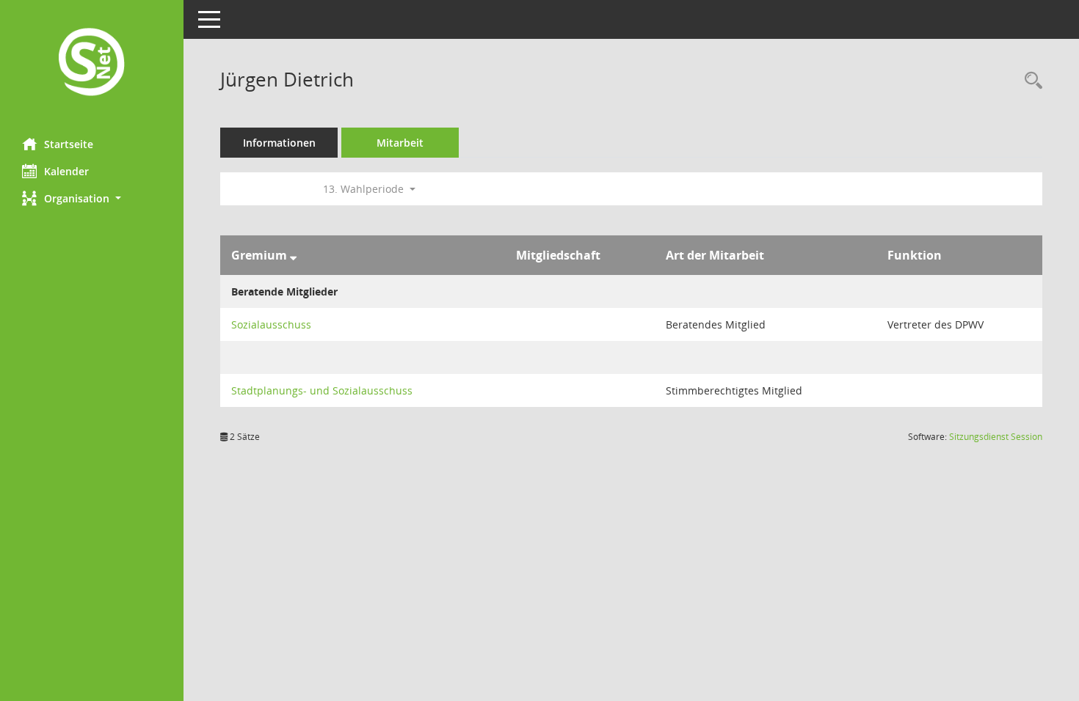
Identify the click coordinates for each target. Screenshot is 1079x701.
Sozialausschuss (271, 324)
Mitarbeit (400, 143)
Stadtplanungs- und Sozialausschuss (322, 390)
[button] (92, 198)
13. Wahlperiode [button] (365, 189)
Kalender (66, 171)
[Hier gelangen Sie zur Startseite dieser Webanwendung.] (92, 63)
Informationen (279, 143)
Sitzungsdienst (995, 436)
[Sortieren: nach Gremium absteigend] (293, 255)
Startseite (68, 144)
